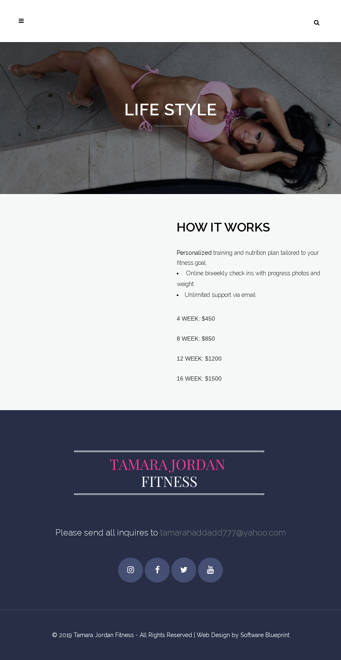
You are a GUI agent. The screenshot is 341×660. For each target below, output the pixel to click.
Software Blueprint (264, 635)
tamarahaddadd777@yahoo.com (223, 533)
